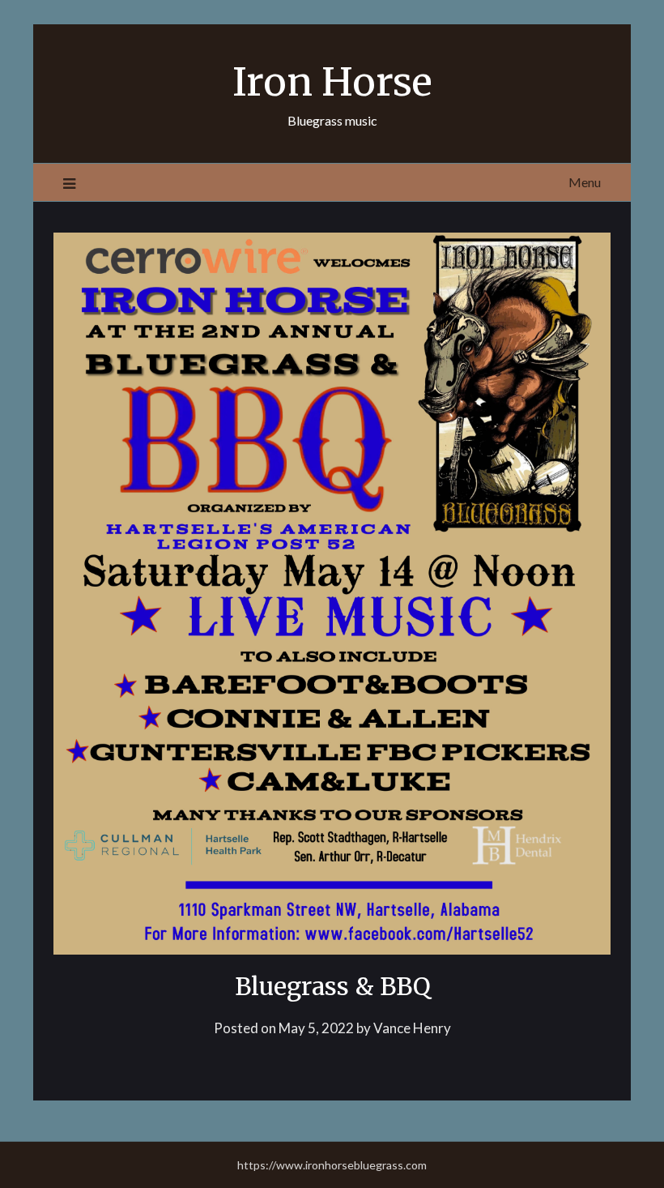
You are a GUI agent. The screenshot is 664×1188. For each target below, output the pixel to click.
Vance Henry (412, 1027)
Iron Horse (332, 82)
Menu (584, 182)
